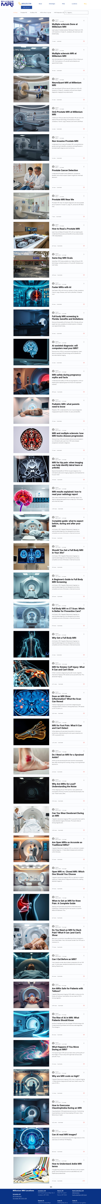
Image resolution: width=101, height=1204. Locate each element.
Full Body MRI (33, 12)
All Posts (15, 12)
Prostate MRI (24, 12)
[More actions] (84, 20)
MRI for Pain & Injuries (45, 12)
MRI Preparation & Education (61, 12)
